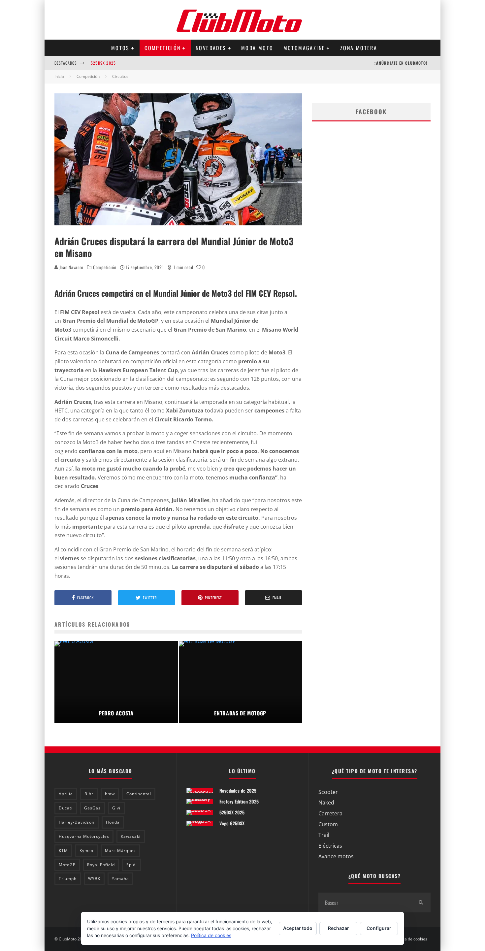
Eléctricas (330, 845)
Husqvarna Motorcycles (84, 836)
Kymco (86, 850)
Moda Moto (257, 48)
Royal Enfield (101, 865)
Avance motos (336, 856)
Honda (113, 822)
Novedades (211, 48)
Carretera (330, 813)
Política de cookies (410, 939)
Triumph (68, 878)
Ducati (66, 808)
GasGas (92, 808)
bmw (110, 794)
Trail (323, 834)
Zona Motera (358, 48)
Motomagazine (304, 48)
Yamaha (120, 878)
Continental (138, 794)
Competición (162, 48)
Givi (116, 808)
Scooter (328, 792)
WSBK (94, 878)
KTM (63, 850)
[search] (421, 902)
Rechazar (338, 928)
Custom (328, 824)
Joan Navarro (70, 267)
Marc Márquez (120, 850)
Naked (326, 802)
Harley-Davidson (76, 822)
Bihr (88, 794)
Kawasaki (131, 836)
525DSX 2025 (103, 63)
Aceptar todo (297, 928)
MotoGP (67, 865)
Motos (120, 48)
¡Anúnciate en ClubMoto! (400, 63)
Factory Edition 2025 (239, 801)
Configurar (379, 928)
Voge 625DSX (231, 823)
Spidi (131, 865)
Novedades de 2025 (237, 790)
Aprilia (66, 794)
